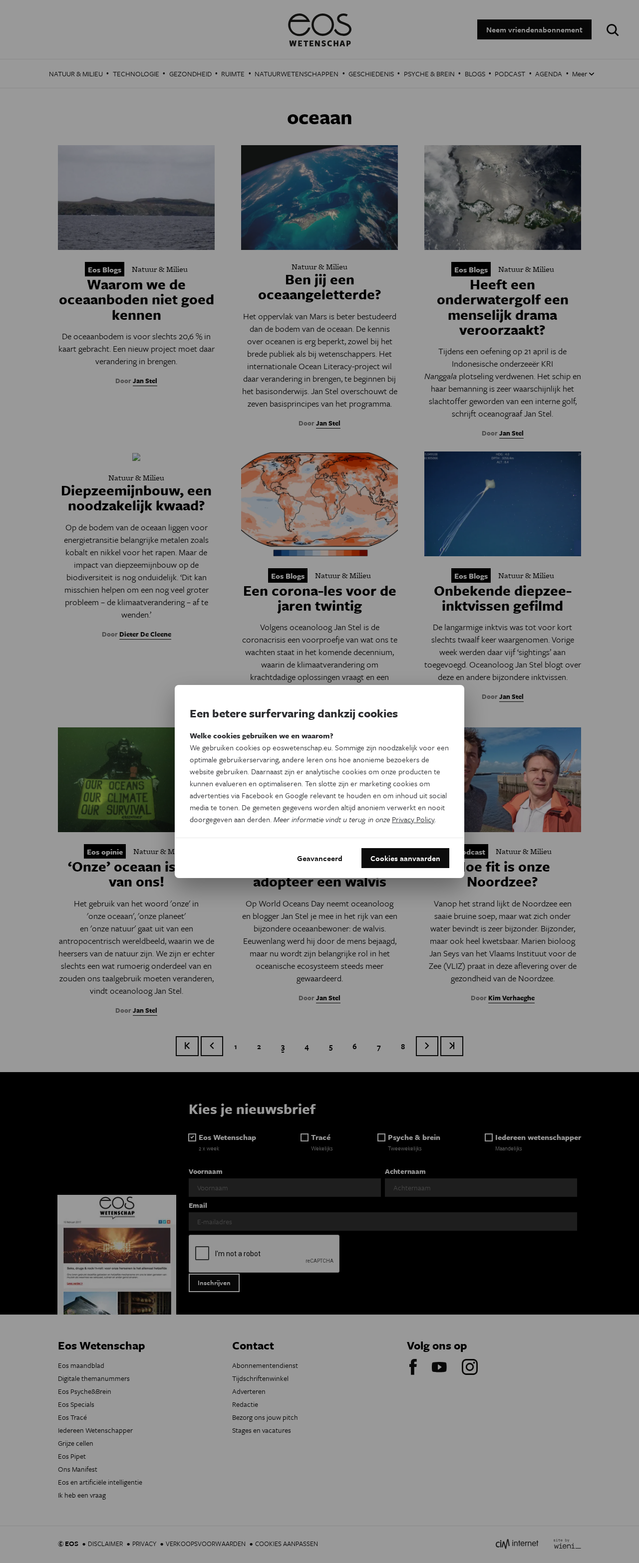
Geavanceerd (319, 858)
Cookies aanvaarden (405, 858)
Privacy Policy (413, 819)
